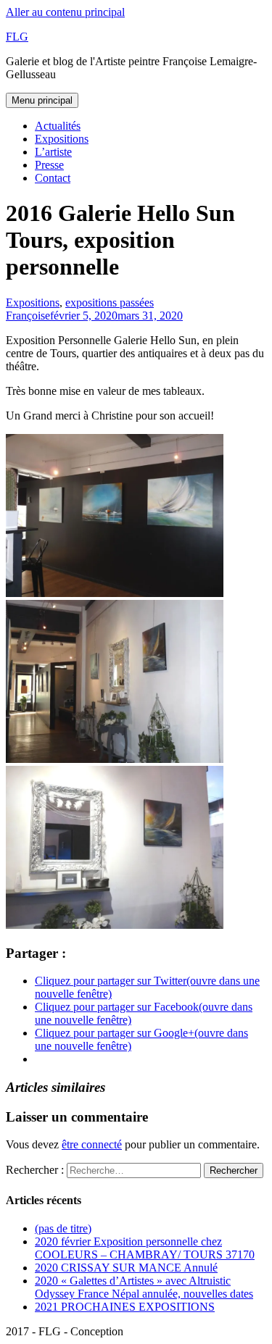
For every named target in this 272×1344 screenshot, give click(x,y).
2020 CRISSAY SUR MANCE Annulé (126, 1267)
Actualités (58, 126)
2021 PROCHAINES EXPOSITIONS (125, 1307)
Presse (49, 165)
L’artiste (53, 152)
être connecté (92, 1144)
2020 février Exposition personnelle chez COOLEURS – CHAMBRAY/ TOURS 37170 (145, 1248)
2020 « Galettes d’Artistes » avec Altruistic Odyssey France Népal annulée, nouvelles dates (144, 1287)
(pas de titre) (63, 1228)
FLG (17, 36)
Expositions (61, 139)
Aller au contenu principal (65, 12)
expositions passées (109, 302)
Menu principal (42, 100)
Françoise (28, 315)
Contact (52, 178)
